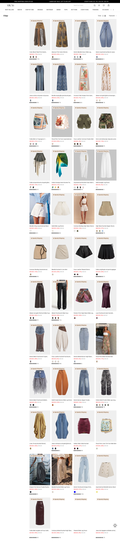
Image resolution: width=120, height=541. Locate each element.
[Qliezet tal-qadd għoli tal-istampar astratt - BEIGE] (97, 100)
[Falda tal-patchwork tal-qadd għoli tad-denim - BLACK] (33, 187)
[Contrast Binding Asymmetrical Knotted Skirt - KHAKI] (31, 274)
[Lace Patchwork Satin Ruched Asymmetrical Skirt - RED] (97, 318)
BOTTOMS (74, 9)
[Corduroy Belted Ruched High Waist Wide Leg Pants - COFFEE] (58, 535)
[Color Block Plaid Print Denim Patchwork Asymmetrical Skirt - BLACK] (33, 57)
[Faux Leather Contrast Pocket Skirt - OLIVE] (75, 144)
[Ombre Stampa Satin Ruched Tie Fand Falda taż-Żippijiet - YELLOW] (55, 187)
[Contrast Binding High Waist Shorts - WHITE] (75, 231)
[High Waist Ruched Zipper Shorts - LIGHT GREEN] (100, 231)
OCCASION (105, 9)
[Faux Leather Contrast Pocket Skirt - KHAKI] (80, 144)
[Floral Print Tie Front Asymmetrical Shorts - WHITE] (53, 144)
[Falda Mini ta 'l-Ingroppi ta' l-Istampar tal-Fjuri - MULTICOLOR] (31, 144)
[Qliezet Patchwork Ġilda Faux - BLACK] (53, 318)
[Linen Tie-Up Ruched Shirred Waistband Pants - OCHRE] (31, 448)
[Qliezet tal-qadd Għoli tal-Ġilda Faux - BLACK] (33, 318)
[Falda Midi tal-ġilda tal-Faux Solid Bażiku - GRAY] (39, 535)
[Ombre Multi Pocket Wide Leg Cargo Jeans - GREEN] (108, 405)
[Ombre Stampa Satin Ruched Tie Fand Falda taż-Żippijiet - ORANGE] (58, 187)
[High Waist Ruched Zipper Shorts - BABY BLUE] (102, 231)
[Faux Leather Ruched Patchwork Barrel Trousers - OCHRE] (58, 361)
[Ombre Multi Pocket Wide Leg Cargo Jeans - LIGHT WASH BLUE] (102, 405)
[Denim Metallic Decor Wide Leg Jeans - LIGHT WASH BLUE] (75, 57)
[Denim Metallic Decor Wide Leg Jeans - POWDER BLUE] (78, 57)
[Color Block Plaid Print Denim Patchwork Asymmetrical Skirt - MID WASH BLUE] (36, 57)
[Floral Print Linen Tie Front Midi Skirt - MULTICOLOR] (97, 448)
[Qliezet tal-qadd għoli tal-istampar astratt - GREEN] (100, 100)
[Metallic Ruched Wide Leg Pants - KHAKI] (53, 492)
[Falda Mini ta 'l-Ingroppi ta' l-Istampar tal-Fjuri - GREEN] (36, 144)
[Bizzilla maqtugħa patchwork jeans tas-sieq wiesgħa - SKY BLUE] (53, 100)
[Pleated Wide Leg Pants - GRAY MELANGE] (75, 535)
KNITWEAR (49, 9)
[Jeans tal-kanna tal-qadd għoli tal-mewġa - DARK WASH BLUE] (53, 448)
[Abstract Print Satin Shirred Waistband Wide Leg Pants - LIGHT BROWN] (53, 57)
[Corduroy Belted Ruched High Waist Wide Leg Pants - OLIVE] (53, 535)
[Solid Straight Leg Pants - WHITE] (97, 187)
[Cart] (108, 5)
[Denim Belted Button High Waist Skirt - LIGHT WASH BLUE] (75, 361)
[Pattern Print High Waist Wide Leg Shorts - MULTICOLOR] (75, 318)
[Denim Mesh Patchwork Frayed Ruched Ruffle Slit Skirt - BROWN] (31, 361)
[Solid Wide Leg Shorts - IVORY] (53, 231)
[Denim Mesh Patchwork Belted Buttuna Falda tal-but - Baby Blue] (31, 405)
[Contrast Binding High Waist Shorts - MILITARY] (78, 231)
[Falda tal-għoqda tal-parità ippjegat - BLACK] (97, 274)
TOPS (65, 9)
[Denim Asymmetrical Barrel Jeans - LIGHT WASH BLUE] (97, 57)
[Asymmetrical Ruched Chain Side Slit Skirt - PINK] (83, 187)
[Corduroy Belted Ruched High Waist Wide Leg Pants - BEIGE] (55, 535)
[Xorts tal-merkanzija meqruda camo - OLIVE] (97, 144)
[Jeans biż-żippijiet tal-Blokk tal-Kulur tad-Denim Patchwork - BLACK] (97, 535)
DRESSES (40, 9)
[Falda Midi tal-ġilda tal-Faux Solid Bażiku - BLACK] (42, 535)
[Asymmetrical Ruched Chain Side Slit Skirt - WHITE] (75, 187)
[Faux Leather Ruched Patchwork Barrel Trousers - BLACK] (55, 361)
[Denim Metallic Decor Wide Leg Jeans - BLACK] (80, 57)
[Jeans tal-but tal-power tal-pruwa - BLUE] (31, 100)
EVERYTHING (85, 9)
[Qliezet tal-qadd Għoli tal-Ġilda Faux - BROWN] (31, 318)
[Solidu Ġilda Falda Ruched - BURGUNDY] (75, 448)
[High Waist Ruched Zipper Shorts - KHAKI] (97, 231)
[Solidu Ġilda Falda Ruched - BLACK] (78, 448)
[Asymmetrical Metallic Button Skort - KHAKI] (97, 492)
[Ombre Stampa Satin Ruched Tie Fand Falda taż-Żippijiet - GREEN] (53, 187)
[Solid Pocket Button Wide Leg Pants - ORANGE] (53, 405)
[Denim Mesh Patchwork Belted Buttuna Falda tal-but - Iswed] (33, 405)
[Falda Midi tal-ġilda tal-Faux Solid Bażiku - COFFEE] (33, 535)
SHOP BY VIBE (29, 9)
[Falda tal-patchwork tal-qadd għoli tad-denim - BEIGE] (31, 187)
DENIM (59, 9)
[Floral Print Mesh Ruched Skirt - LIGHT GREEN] (97, 361)
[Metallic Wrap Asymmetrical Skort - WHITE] (31, 231)
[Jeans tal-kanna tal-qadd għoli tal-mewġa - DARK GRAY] (55, 448)
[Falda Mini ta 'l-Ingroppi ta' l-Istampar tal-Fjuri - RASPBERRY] (33, 144)
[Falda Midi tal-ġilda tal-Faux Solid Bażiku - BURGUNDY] (31, 535)
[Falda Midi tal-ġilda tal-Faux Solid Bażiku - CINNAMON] (36, 535)
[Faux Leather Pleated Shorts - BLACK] (75, 274)
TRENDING (95, 9)
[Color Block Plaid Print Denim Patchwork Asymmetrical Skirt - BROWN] (31, 57)
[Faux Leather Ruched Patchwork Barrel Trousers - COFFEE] (53, 361)
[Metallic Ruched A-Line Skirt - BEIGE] (53, 274)
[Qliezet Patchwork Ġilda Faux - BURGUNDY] (55, 318)
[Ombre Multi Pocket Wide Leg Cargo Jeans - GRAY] (97, 405)
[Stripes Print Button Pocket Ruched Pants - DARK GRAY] (31, 492)
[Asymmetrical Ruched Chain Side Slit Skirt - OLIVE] (80, 187)
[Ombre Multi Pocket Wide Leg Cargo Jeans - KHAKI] (100, 405)
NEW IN (20, 9)
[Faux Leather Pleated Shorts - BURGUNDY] (78, 274)
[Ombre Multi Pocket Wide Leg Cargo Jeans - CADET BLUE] (105, 405)
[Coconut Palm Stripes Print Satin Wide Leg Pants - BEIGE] (75, 100)
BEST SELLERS (9, 9)
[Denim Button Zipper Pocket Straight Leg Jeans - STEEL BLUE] (75, 405)
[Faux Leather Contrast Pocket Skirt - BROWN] (78, 144)
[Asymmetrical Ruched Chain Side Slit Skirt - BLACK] (78, 187)
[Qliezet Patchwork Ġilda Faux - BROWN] (58, 318)
